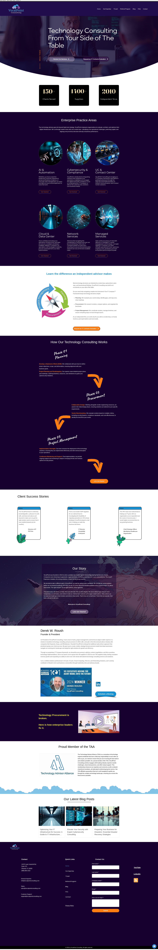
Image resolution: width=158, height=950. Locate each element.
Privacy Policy (69, 905)
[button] (107, 9)
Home (67, 866)
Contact (68, 897)
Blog (66, 887)
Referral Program (70, 881)
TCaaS (67, 876)
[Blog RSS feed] (136, 880)
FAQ (66, 892)
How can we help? (98, 897)
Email (94, 889)
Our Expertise (69, 871)
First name (95, 863)
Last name (95, 872)
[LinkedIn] (98, 684)
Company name (97, 880)
